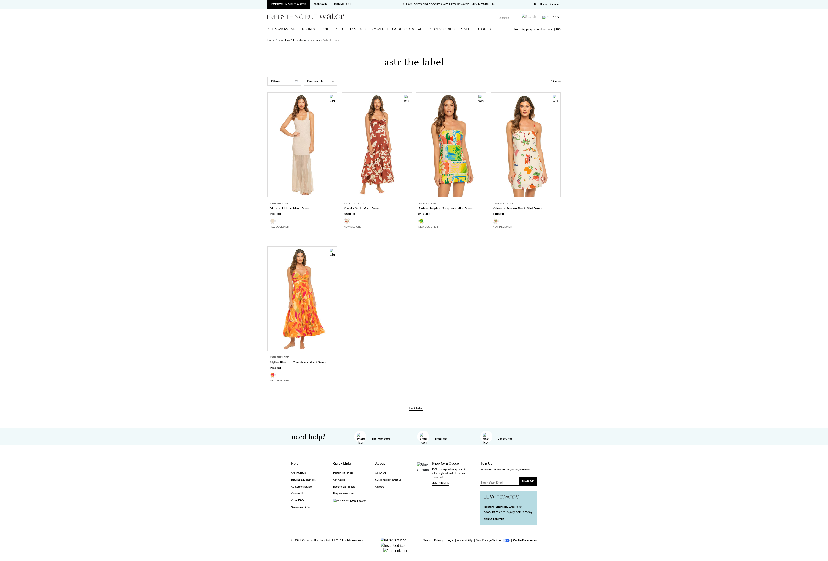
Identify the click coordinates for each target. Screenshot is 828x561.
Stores (484, 29)
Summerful (343, 4)
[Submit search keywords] (528, 17)
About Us (380, 472)
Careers (379, 486)
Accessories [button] (442, 29)
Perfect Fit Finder (343, 472)
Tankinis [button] (358, 29)
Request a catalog (343, 493)
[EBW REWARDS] (509, 498)
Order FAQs (297, 500)
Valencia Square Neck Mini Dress (517, 208)
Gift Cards (339, 479)
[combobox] (517, 17)
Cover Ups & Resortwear (292, 40)
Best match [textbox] (315, 81)
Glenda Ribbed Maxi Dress (290, 208)
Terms (427, 540)
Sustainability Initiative (388, 479)
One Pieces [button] (332, 29)
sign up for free (494, 519)
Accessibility (464, 540)
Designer (315, 40)
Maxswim (321, 4)
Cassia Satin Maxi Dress (362, 208)
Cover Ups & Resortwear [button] (397, 29)
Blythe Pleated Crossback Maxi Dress (298, 362)
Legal (450, 540)
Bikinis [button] (308, 29)
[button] (555, 4)
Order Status (298, 472)
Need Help (540, 4)
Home (270, 40)
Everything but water (289, 4)
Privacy (438, 540)
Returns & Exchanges (303, 479)
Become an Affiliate (344, 486)
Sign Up (528, 480)
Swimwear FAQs (300, 507)
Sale (465, 29)
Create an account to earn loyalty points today (508, 509)
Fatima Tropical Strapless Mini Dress (445, 208)
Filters (275, 81)
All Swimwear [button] (281, 29)
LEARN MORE (480, 3)
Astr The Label (331, 40)
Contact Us (297, 493)
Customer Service (301, 486)
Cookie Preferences (525, 540)
